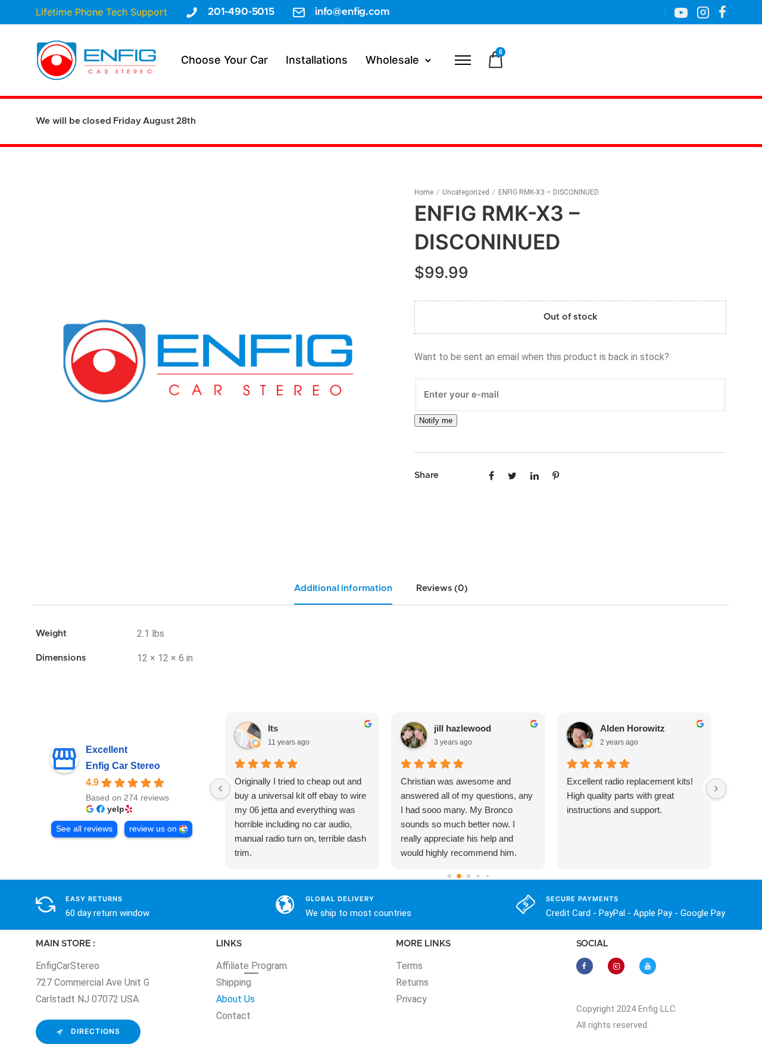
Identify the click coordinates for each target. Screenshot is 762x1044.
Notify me (435, 420)
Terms (409, 965)
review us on (153, 828)
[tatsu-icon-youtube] (647, 966)
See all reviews (84, 828)
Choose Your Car (224, 60)
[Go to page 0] (449, 876)
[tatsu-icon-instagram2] (703, 11)
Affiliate (233, 965)
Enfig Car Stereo (123, 766)
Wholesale (392, 60)
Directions (95, 1031)
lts (273, 728)
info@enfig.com (352, 12)
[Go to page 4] (487, 876)
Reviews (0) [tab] (442, 588)
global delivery (339, 899)
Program (269, 965)
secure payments (582, 899)
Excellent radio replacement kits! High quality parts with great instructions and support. (630, 795)
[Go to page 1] (459, 876)
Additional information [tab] (343, 588)
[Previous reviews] (220, 789)
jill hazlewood (462, 728)
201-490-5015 (241, 12)
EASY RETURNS (94, 899)
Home (423, 192)
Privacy (411, 999)
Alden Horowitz (632, 728)
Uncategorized (465, 192)
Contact (233, 1015)
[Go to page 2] (468, 876)
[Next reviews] (716, 789)
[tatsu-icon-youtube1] (681, 11)
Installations (317, 60)
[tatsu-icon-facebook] (722, 11)
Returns (412, 982)
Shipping (233, 982)
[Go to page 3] (477, 875)
